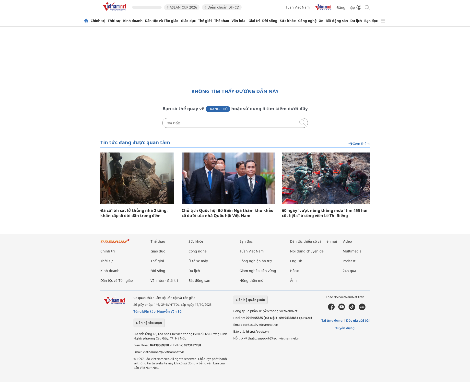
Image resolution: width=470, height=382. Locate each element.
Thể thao (221, 20)
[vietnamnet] (115, 12)
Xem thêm (361, 144)
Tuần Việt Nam (297, 7)
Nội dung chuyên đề (307, 251)
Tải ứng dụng (331, 320)
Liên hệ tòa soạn (149, 322)
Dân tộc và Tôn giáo (161, 20)
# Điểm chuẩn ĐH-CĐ (221, 7)
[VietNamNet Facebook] (331, 309)
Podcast (349, 261)
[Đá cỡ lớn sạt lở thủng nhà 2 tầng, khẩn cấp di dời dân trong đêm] (137, 178)
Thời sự (114, 20)
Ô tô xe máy (198, 261)
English (296, 261)
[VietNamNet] (86, 21)
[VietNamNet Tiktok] (352, 309)
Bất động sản (337, 20)
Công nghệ (307, 20)
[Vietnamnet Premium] (115, 243)
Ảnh (293, 280)
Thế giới (205, 20)
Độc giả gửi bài (358, 320)
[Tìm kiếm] (367, 7)
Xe (321, 20)
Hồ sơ (294, 270)
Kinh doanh (132, 20)
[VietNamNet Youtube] (341, 309)
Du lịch (356, 20)
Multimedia (352, 251)
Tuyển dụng (344, 328)
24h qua (349, 270)
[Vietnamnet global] (323, 9)
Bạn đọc (371, 20)
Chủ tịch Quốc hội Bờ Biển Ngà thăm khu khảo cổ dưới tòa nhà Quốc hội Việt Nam (227, 213)
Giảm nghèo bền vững (257, 270)
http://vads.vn (257, 331)
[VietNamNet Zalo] (362, 309)
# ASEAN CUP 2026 (181, 7)
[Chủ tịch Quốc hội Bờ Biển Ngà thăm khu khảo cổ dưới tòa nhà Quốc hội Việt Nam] (228, 178)
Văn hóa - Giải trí (246, 20)
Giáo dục (188, 20)
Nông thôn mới (251, 280)
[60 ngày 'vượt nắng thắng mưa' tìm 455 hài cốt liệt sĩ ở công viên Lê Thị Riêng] (326, 178)
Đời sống (269, 20)
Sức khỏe (288, 20)
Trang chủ (218, 109)
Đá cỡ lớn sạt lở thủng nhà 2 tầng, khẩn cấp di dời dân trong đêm (134, 213)
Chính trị (98, 20)
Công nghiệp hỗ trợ (255, 261)
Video (347, 241)
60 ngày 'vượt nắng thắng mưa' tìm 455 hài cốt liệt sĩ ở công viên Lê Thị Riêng (324, 213)
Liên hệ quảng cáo (250, 299)
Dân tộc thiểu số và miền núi (313, 241)
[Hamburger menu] (383, 21)
